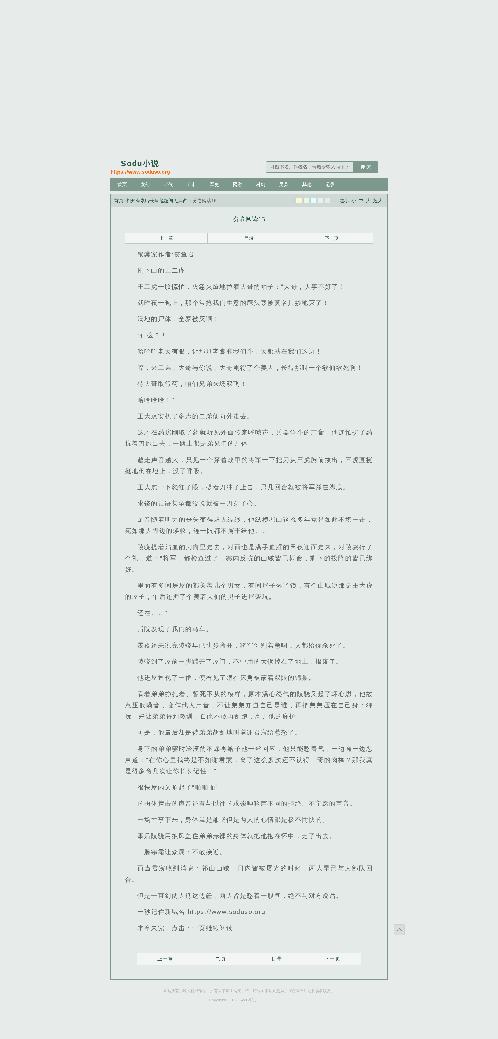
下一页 (332, 238)
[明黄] (299, 200)
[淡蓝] (313, 200)
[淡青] (327, 200)
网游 (237, 184)
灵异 (283, 184)
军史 (214, 184)
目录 (249, 238)
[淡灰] (320, 200)
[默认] (292, 200)
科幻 (260, 184)
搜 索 (366, 167)
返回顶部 (399, 929)
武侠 (168, 184)
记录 (330, 184)
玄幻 (145, 184)
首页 (122, 184)
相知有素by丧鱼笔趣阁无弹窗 (156, 200)
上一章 (166, 238)
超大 (378, 200)
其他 (307, 184)
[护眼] (306, 200)
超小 (344, 200)
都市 (191, 184)
